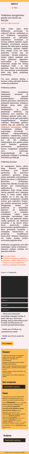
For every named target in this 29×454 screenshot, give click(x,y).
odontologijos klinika (18, 414)
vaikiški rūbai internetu (19, 260)
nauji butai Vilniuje (16, 412)
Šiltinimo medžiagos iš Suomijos (14, 265)
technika (22, 423)
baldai (15, 396)
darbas (16, 400)
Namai (13, 256)
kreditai (14, 408)
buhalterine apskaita (9, 398)
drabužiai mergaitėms (11, 258)
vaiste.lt (14, 4)
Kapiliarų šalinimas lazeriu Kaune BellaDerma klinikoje (13, 363)
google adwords (18, 402)
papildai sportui (5, 415)
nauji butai (10, 412)
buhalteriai (20, 396)
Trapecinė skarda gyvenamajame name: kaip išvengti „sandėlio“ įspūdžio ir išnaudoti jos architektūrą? (13, 358)
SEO (3, 423)
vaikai (3, 425)
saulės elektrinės (16, 422)
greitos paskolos (13, 406)
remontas (12, 420)
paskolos (13, 418)
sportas (7, 423)
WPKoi (23, 452)
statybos (12, 423)
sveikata (17, 423)
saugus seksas (7, 422)
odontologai (6, 414)
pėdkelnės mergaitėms (11, 127)
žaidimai (9, 427)
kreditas (13, 410)
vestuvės (19, 425)
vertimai (7, 425)
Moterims (6, 256)
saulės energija (23, 422)
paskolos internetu (21, 418)
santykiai (18, 420)
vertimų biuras (13, 425)
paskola (11, 416)
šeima (24, 425)
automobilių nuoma (7, 396)
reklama (5, 420)
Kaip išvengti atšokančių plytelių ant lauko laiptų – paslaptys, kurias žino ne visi (14, 367)
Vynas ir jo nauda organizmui (13, 263)
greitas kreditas (13, 404)
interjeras (6, 408)
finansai (11, 402)
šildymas (4, 427)
